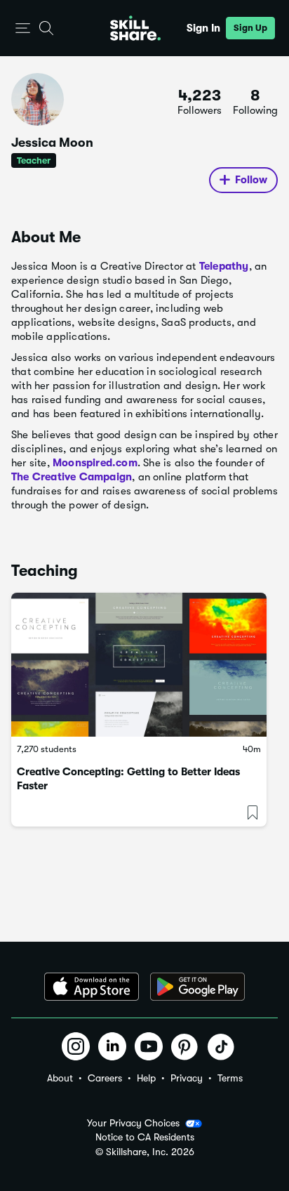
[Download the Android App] (197, 987)
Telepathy (224, 266)
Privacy (186, 1078)
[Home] (135, 28)
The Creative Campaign (71, 477)
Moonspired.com (95, 462)
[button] (23, 28)
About (60, 1078)
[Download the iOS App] (91, 987)
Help (146, 1078)
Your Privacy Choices (133, 1123)
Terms (230, 1078)
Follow (251, 179)
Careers (105, 1078)
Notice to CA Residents (144, 1137)
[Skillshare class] (139, 665)
